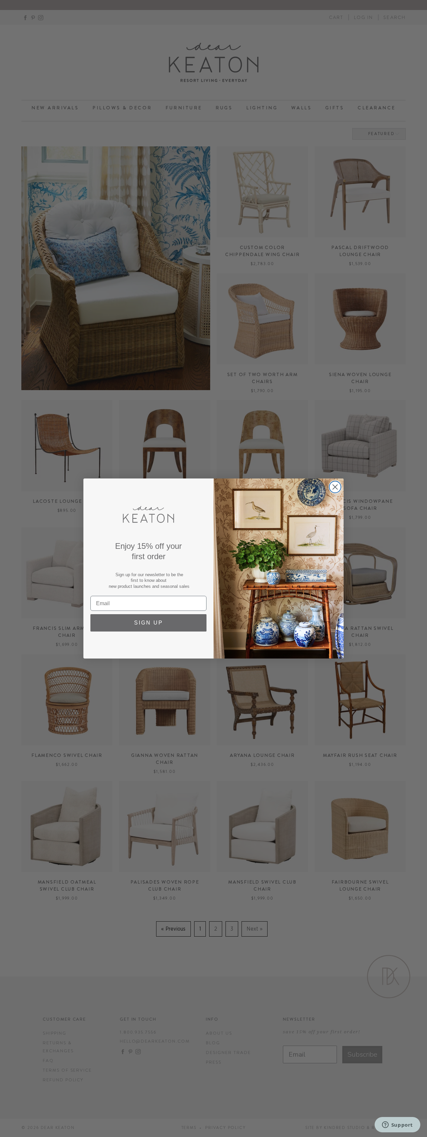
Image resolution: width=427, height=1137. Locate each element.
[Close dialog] (335, 487)
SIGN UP (148, 623)
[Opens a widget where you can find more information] (397, 1125)
